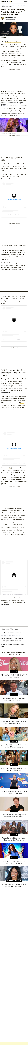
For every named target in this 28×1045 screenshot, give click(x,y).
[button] (26, 2)
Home (2, 5)
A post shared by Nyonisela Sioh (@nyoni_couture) (14, 214)
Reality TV (13, 5)
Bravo (18, 5)
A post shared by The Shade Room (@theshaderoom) (14, 594)
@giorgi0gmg (5, 392)
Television (7, 5)
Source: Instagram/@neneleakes (9, 133)
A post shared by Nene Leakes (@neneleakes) (14, 463)
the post (3, 296)
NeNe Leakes (16, 44)
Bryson (22, 403)
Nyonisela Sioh (5, 53)
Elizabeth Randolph (11, 17)
